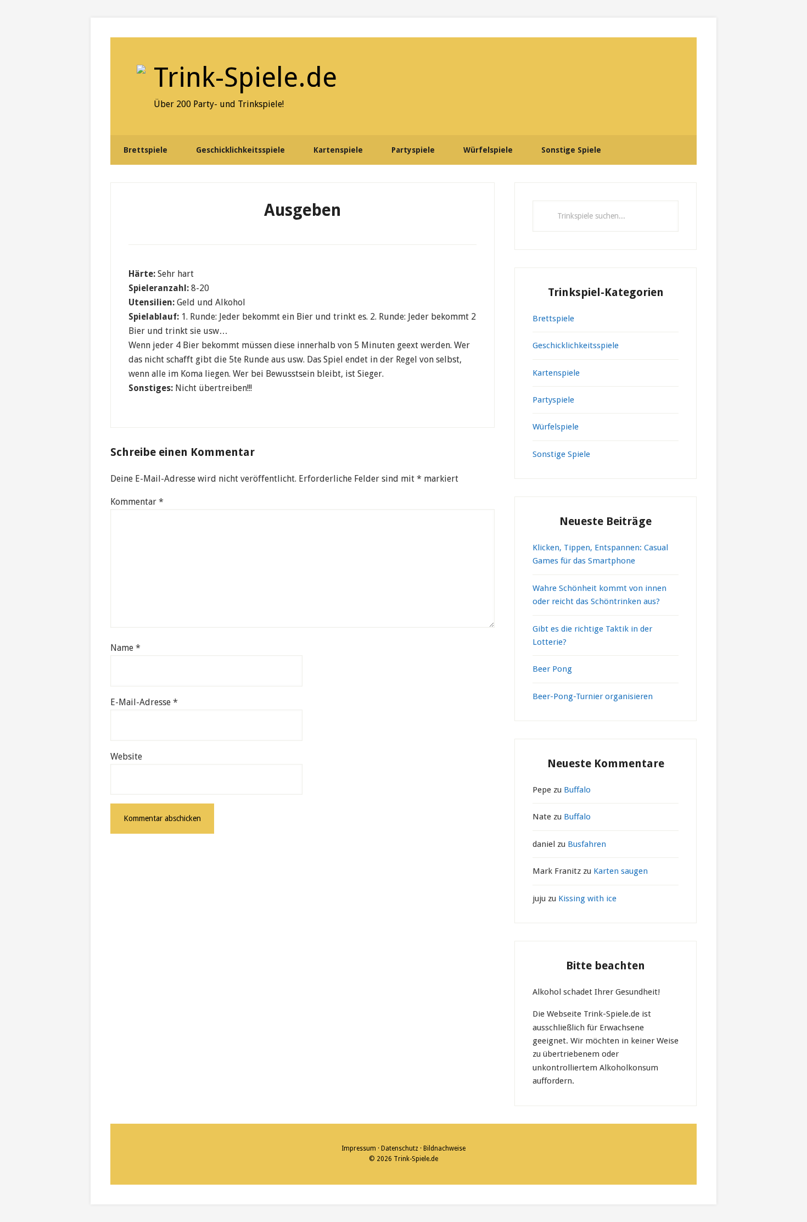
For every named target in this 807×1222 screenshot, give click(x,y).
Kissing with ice (587, 898)
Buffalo (577, 790)
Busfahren (587, 844)
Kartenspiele (556, 373)
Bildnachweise (444, 1148)
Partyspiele (553, 400)
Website (126, 756)
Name (125, 648)
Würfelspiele (556, 427)
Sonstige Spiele (561, 454)
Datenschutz (399, 1148)
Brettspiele (553, 318)
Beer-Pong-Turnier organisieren (593, 696)
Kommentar (137, 501)
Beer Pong (552, 669)
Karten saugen (620, 871)
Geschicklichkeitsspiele (576, 345)
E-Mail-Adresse (144, 702)
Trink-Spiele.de (245, 77)
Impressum (358, 1148)
